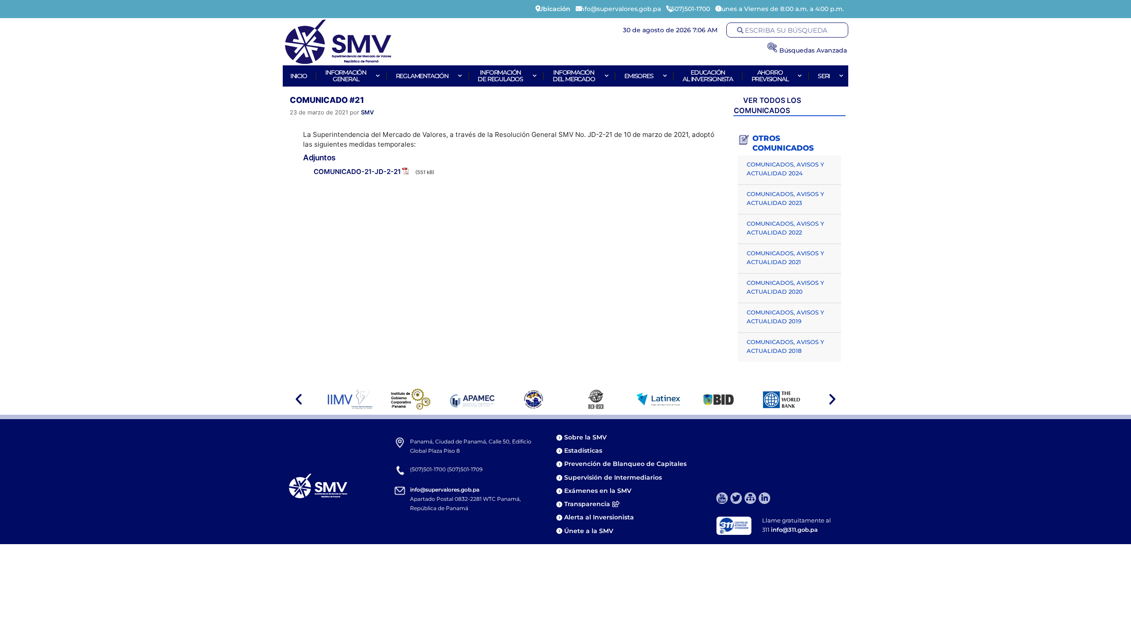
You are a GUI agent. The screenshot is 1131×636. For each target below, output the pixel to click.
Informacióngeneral (345, 76)
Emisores (638, 76)
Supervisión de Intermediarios (613, 477)
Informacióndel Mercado (574, 76)
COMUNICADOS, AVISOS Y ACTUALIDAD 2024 (785, 169)
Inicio (298, 76)
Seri (824, 76)
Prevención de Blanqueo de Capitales (625, 464)
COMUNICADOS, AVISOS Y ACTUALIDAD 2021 (785, 257)
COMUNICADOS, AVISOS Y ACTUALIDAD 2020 (785, 287)
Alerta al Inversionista (599, 517)
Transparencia (587, 504)
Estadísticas (584, 450)
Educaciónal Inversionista (708, 76)
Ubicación (554, 9)
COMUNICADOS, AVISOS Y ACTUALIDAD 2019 (785, 317)
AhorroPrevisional (770, 76)
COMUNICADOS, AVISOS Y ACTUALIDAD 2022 (785, 228)
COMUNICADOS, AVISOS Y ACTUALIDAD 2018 (785, 346)
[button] (299, 399)
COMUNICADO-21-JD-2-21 (357, 171)
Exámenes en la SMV (597, 491)
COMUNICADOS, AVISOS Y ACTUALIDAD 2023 (785, 198)
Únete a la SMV (588, 531)
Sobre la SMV (585, 437)
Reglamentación (422, 76)
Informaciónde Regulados (500, 76)
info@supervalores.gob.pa (444, 489)
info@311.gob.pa (794, 529)
